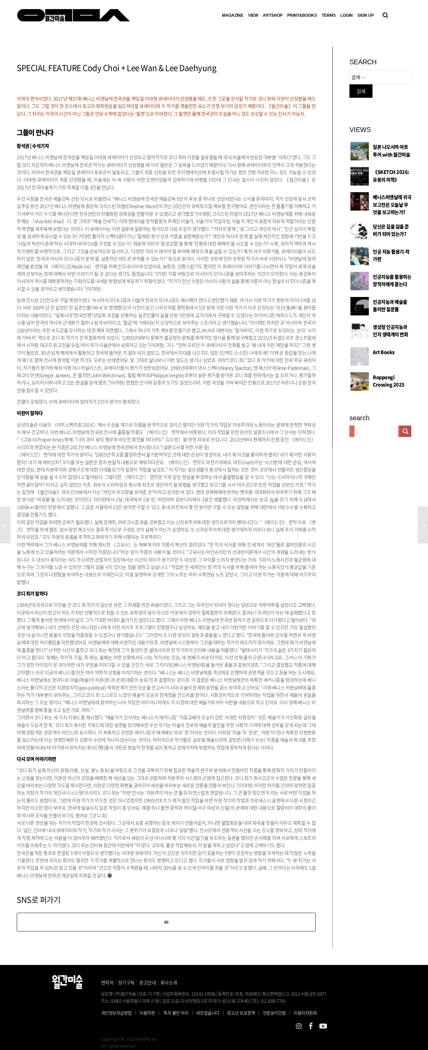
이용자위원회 (305, 1012)
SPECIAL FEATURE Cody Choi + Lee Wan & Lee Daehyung (116, 68)
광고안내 (147, 982)
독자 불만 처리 (176, 1012)
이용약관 (147, 1012)
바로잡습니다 (207, 1012)
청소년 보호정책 (243, 1012)
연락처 (107, 982)
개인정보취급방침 (116, 1012)
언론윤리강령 (277, 1012)
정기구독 (126, 982)
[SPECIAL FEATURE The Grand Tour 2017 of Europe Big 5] (5, 525)
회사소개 (168, 982)
